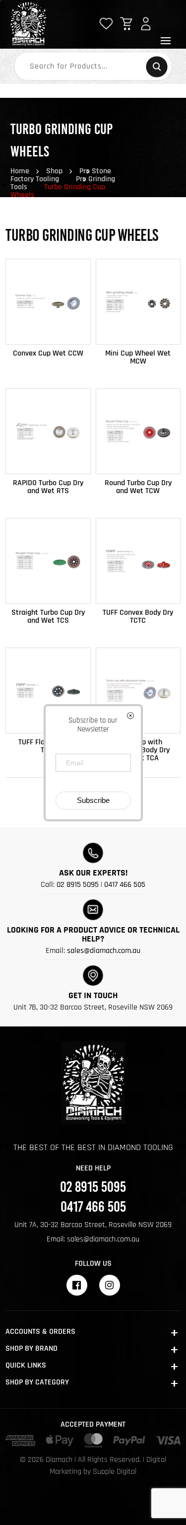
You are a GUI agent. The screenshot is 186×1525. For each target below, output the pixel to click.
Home (19, 171)
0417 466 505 (124, 884)
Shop (54, 171)
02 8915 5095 (78, 884)
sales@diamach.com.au (103, 950)
